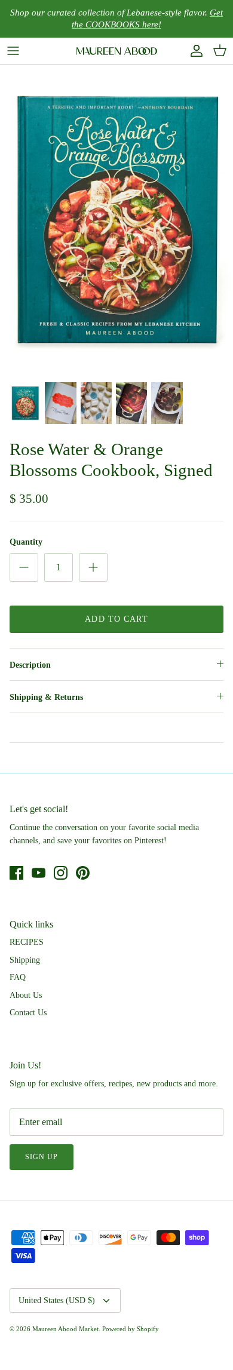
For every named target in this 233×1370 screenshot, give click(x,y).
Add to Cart (116, 619)
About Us (26, 995)
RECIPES (27, 942)
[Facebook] (16, 873)
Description (30, 665)
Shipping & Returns (46, 697)
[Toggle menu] (13, 51)
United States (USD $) (57, 1300)
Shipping (25, 960)
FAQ (18, 977)
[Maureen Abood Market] (116, 50)
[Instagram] (61, 873)
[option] (116, 219)
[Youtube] (38, 873)
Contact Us (28, 1012)
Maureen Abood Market (65, 1328)
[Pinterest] (83, 873)
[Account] (193, 51)
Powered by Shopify (130, 1328)
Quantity (26, 541)
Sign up (41, 1157)
